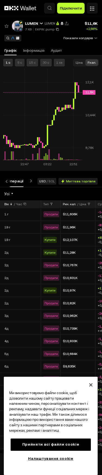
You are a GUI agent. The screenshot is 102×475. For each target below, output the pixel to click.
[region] (51, 426)
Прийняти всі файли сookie (50, 444)
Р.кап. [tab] (92, 63)
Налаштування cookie (50, 458)
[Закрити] (91, 385)
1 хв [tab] (59, 63)
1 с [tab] (8, 63)
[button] (49, 8)
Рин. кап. (69, 204)
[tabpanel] (51, 320)
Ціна (82, 204)
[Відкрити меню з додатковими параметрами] (92, 7)
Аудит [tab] (56, 50)
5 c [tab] (19, 63)
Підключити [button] (71, 8)
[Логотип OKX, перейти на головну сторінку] (20, 8)
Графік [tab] (10, 50)
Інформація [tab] (33, 50)
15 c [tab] (32, 63)
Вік (6, 204)
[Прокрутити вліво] (7, 181)
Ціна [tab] (79, 63)
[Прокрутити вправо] (30, 181)
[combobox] (9, 194)
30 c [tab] (46, 63)
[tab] (15, 181)
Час (19, 204)
